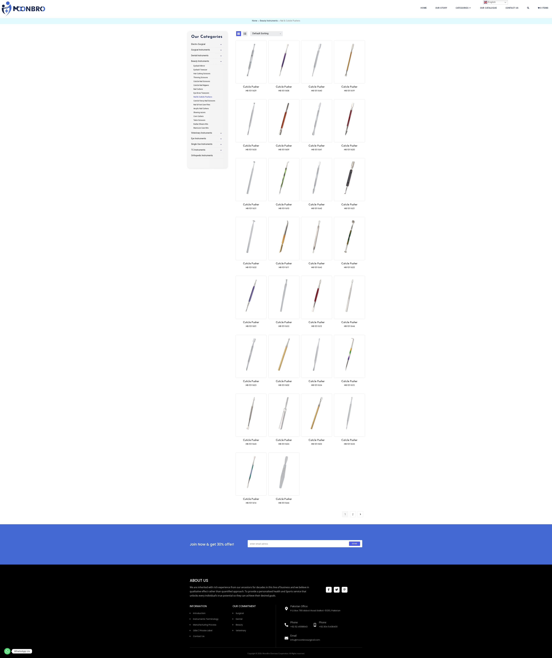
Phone (294, 623)
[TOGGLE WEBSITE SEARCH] (528, 8)
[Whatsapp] (7, 651)
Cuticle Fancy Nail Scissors (204, 101)
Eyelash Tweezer (200, 70)
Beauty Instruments (269, 21)
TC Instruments (198, 150)
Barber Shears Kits (200, 124)
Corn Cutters (198, 116)
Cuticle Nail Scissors (201, 81)
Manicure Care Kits (201, 128)
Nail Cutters (198, 89)
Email (293, 636)
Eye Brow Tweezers (201, 93)
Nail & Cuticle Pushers (202, 97)
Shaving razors (199, 112)
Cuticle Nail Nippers (201, 85)
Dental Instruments (199, 55)
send (354, 543)
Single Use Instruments (201, 144)
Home (254, 21)
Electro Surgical (198, 44)
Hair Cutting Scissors (201, 73)
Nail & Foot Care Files (201, 105)
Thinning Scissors (200, 77)
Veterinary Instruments (201, 133)
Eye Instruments (198, 138)
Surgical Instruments (200, 50)
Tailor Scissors (199, 120)
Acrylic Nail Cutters (201, 108)
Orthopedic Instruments (202, 155)
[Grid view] (238, 33)
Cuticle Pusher (251, 87)
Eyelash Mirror (199, 66)
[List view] (245, 33)
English (491, 2)
